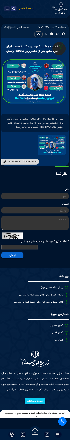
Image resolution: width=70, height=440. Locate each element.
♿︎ (62, 421)
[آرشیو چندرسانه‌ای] (47, 434)
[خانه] (35, 431)
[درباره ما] (11, 434)
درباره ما (59, 340)
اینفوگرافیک (9, 27)
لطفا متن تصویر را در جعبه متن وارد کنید (44, 241)
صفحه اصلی (23, 27)
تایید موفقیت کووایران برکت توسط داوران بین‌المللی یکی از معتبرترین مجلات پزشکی (32, 48)
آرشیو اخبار (57, 333)
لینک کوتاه (4, 162)
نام (67, 190)
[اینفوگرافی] (51, 145)
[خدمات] (23, 434)
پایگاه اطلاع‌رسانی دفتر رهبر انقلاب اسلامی (41, 295)
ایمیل (65, 204)
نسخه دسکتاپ (35, 401)
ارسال (12, 255)
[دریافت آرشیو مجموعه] (38, 34)
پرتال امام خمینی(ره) (52, 288)
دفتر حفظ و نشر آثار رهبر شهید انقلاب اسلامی (38, 302)
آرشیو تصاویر (56, 326)
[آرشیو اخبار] (58, 434)
